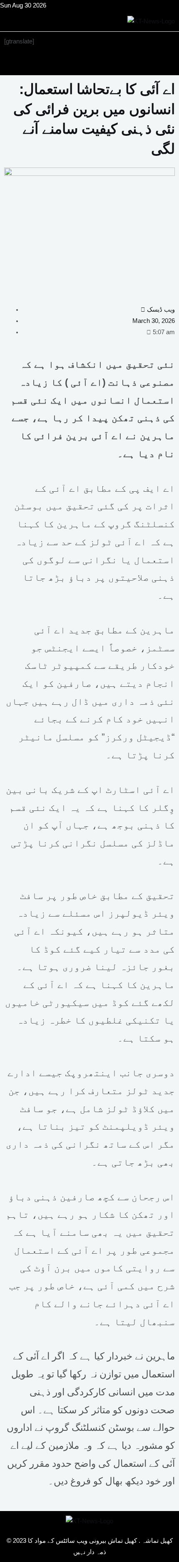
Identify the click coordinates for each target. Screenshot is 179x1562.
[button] (89, 63)
